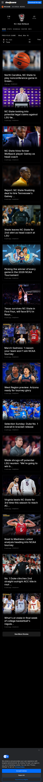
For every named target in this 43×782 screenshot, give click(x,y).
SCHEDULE (16, 29)
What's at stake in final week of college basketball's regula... (20, 620)
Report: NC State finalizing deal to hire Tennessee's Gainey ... (19, 193)
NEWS (4, 29)
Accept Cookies (21, 771)
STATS (9, 29)
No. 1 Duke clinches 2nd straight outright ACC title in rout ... (20, 581)
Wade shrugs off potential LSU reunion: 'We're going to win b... (21, 463)
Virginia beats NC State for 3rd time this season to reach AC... (21, 502)
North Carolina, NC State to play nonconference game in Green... (20, 78)
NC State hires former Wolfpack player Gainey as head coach (19, 153)
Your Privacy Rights (21, 779)
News (22, 7)
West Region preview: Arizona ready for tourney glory (21, 389)
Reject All (21, 775)
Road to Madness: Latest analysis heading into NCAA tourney (20, 542)
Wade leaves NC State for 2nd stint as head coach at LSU (19, 232)
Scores (15, 7)
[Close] (39, 750)
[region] (21, 765)
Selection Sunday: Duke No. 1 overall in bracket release (21, 425)
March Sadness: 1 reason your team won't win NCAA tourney (19, 350)
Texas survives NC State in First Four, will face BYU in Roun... (19, 311)
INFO (30, 29)
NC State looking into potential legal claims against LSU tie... (21, 114)
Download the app (34, 2)
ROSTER (24, 29)
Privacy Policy (19, 767)
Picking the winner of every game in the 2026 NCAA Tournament (20, 272)
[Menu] (3, 2)
